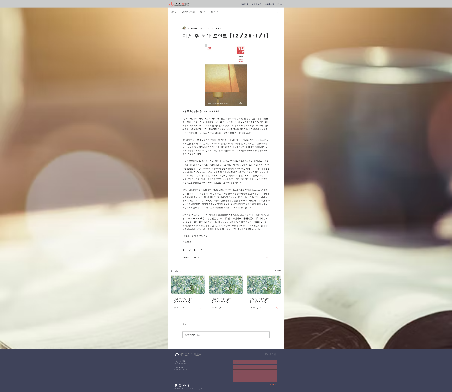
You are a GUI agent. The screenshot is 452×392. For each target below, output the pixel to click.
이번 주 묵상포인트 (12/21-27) (221, 300)
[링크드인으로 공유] (195, 250)
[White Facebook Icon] (188, 385)
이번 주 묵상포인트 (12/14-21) (259, 300)
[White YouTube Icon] (184, 385)
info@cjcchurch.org (180, 363)
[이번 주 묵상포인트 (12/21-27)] (226, 284)
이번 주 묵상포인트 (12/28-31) (183, 300)
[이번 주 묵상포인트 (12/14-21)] (264, 284)
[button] (244, 4)
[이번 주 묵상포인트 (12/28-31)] (188, 284)
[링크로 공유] (201, 250)
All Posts (174, 12)
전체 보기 (278, 270)
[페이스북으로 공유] (183, 250)
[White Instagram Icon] (180, 385)
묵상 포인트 (214, 12)
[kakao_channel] (176, 385)
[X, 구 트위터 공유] (189, 250)
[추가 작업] (268, 28)
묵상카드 (203, 12)
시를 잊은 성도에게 (188, 12)
